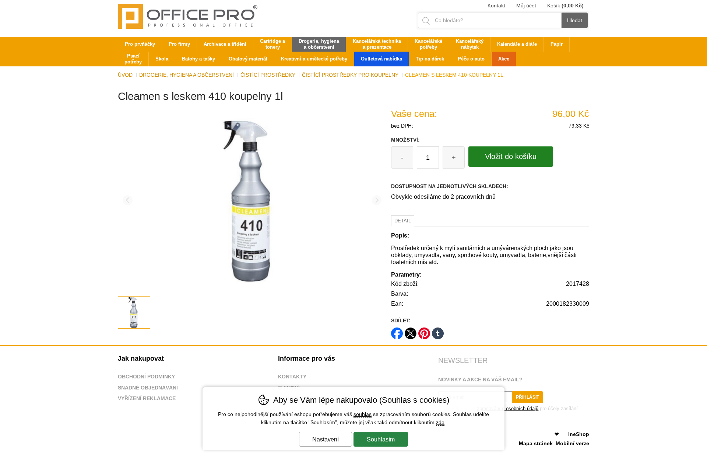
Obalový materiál (248, 59)
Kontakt (496, 5)
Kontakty (292, 377)
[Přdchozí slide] (128, 200)
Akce (503, 59)
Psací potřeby (133, 59)
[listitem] (134, 312)
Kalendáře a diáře (517, 44)
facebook (397, 331)
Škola (161, 59)
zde (440, 422)
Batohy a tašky (198, 59)
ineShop (578, 434)
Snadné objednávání (148, 388)
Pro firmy (179, 44)
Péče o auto (471, 59)
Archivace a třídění (225, 44)
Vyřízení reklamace (147, 398)
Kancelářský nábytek (469, 44)
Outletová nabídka (381, 59)
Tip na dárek (430, 59)
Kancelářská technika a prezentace (377, 44)
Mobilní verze (572, 443)
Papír (557, 44)
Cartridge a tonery (272, 44)
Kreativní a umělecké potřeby (314, 59)
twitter (410, 331)
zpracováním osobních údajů (507, 408)
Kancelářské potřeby (428, 44)
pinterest (424, 331)
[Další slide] (377, 200)
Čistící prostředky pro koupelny (350, 75)
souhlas (363, 414)
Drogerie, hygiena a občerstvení (186, 75)
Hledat (574, 20)
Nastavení (325, 439)
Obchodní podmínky (146, 377)
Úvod (125, 75)
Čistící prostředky (267, 75)
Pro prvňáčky (140, 44)
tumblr (438, 331)
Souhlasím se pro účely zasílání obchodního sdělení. (508, 411)
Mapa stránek (536, 443)
